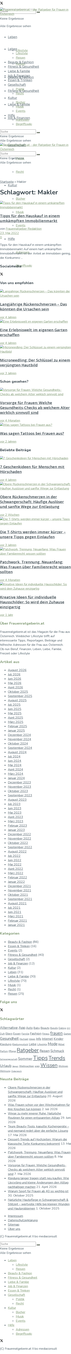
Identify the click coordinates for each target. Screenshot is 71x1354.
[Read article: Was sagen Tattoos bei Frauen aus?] (35, 425)
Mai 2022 (14, 864)
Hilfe (11, 239)
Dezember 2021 (19, 886)
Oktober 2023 (18, 791)
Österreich (16, 1071)
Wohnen (63, 1066)
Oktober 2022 (18, 843)
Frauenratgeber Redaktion (24, 229)
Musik (20, 212)
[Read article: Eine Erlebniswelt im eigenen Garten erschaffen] (35, 321)
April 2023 (15, 817)
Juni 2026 (14, 679)
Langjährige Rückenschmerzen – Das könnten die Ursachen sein (33, 306)
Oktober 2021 (18, 895)
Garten (67, 1033)
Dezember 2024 (19, 735)
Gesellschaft (17, 84)
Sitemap (13, 1224)
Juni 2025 (14, 709)
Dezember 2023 (19, 782)
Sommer (25, 1058)
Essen (17, 1034)
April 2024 (15, 769)
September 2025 (20, 696)
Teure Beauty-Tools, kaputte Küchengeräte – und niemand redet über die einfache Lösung (38, 1128)
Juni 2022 (14, 860)
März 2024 (15, 774)
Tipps (40, 1058)
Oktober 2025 (18, 692)
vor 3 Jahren (8, 373)
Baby (37, 1028)
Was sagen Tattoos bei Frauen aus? (32, 433)
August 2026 (17, 670)
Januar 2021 (16, 925)
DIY (68, 1028)
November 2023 (19, 787)
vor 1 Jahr (6, 615)
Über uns (14, 1229)
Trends (57, 1058)
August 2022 (17, 851)
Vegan (15, 1066)
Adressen (22, 120)
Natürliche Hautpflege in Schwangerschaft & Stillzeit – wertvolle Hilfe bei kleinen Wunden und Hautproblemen (39, 1204)
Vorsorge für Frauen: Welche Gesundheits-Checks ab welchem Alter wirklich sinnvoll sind (35, 407)
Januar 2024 (16, 778)
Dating (62, 1028)
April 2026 (15, 687)
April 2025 (15, 717)
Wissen (49, 1065)
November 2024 (19, 739)
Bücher (20, 199)
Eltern (9, 1034)
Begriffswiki (24, 265)
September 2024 (20, 748)
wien (37, 1066)
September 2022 (20, 847)
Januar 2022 (16, 882)
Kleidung (5, 1044)
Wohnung (5, 1071)
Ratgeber (28, 1050)
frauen (56, 1033)
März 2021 (15, 916)
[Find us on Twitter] (1, 4)
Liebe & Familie (19, 71)
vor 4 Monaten (10, 420)
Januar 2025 (16, 730)
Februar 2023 (17, 825)
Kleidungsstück (20, 1044)
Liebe (32, 1044)
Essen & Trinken (20, 80)
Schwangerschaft (8, 1059)
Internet (47, 1039)
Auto (29, 1028)
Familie (25, 1033)
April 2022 (15, 869)
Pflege (12, 1051)
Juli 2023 (14, 804)
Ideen (32, 1039)
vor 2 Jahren (8, 441)
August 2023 (17, 800)
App (22, 1027)
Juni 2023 (14, 808)
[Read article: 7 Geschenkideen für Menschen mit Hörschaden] (35, 458)
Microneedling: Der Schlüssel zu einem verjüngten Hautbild (35, 362)
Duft (2, 1033)
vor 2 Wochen (9, 515)
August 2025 (17, 700)
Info (38, 1039)
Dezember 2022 (19, 834)
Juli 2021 (14, 908)
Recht (20, 172)
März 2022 (15, 873)
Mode (52, 1044)
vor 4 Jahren (8, 317)
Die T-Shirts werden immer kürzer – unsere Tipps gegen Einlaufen (33, 534)
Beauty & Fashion (21, 62)
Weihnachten (26, 1066)
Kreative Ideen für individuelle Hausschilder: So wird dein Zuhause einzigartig (32, 602)
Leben (12, 37)
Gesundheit (9, 1038)
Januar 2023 (16, 830)
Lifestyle (22, 50)
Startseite (7, 182)
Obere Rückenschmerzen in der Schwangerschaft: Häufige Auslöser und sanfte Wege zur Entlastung (32, 501)
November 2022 (19, 838)
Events (20, 225)
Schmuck (57, 1051)
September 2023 (20, 795)
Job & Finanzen (19, 75)
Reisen (20, 58)
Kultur (12, 185)
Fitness (46, 1033)
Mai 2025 (14, 713)
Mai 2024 (14, 765)
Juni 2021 (14, 912)
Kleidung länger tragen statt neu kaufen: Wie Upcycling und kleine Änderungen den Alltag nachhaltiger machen (38, 1182)
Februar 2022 (17, 877)
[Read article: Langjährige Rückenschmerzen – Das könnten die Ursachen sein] (35, 293)
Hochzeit (24, 1039)
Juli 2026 (14, 674)
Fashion (35, 1033)
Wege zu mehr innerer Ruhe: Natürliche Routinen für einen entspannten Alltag (34, 1115)
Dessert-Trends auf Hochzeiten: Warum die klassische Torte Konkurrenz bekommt (37, 1141)
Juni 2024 (14, 761)
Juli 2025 (14, 705)
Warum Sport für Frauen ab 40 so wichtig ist (38, 1191)
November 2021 (19, 890)
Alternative (9, 1027)
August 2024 (17, 752)
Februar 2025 (17, 726)
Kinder (58, 1039)
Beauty (45, 1028)
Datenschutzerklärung (23, 1220)
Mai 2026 (14, 683)
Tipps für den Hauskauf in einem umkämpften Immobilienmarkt (30, 218)
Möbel (61, 1044)
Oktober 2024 (18, 743)
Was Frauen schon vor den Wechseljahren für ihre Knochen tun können (39, 1107)
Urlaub (5, 1065)
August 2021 (17, 903)
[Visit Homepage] (35, 14)
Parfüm (4, 1051)
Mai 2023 (14, 813)
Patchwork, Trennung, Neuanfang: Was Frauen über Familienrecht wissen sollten (35, 566)
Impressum (15, 1216)
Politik (20, 89)
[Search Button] (38, 132)
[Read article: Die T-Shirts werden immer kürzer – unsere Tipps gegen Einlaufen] (35, 521)
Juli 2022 (14, 856)
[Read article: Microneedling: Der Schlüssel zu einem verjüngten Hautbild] (35, 349)
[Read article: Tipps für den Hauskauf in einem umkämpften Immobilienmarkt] (35, 205)
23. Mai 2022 (9, 233)
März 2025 (15, 722)
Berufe (54, 1028)
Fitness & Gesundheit (23, 66)
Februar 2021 (17, 921)
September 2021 (20, 899)
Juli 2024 (14, 756)
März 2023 (15, 821)
